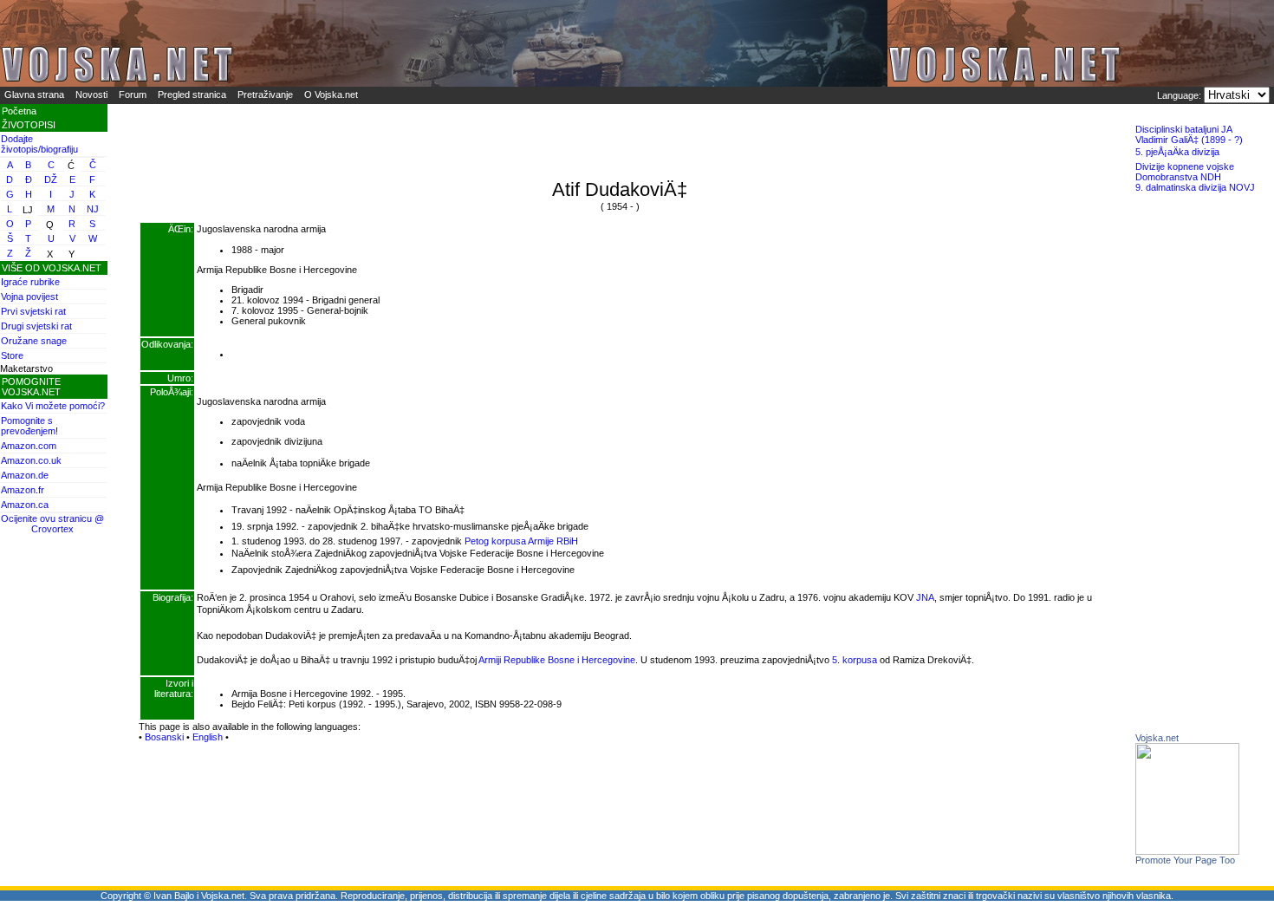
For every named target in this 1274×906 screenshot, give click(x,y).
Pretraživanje (265, 94)
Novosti (91, 94)
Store (12, 355)
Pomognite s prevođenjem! (29, 425)
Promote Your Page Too (1185, 860)
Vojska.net (1157, 738)
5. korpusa (854, 660)
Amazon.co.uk (31, 460)
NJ (93, 209)
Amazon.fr (22, 490)
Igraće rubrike (30, 282)
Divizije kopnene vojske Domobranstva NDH (1184, 171)
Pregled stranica (192, 94)
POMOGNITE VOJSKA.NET (31, 386)
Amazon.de (25, 475)
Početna (19, 111)
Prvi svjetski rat (33, 311)
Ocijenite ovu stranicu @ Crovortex (52, 523)
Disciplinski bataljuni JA (1183, 129)
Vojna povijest (29, 296)
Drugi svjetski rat (36, 326)
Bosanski (164, 737)
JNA (925, 597)
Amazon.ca (25, 504)
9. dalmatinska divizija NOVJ (1195, 187)
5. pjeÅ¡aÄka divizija (1177, 152)
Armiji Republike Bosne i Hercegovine (556, 660)
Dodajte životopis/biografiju (39, 144)
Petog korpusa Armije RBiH (521, 541)
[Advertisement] (1204, 472)
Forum (132, 94)
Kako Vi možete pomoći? (53, 406)
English (207, 737)
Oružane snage (34, 341)
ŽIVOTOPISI (28, 125)
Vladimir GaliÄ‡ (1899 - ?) (1189, 139)
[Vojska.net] (1187, 851)
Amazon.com (28, 445)
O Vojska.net (331, 94)
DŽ (50, 179)
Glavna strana (34, 94)
